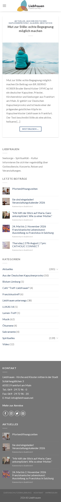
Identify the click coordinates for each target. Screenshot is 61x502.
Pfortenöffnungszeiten (25, 188)
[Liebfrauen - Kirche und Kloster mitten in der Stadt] (30, 5)
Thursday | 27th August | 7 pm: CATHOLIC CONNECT (29, 245)
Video (5, 344)
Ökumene (7, 325)
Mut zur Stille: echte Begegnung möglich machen (31, 29)
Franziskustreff (11, 294)
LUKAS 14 (8, 306)
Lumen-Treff (9, 312)
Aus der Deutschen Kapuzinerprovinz (28, 22)
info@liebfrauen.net (22, 397)
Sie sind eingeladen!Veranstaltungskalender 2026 (28, 201)
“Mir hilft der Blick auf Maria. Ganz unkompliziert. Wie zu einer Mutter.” (32, 214)
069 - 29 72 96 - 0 (17, 389)
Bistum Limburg (11, 281)
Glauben (34, 23)
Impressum (51, 492)
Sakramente (9, 331)
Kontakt (38, 492)
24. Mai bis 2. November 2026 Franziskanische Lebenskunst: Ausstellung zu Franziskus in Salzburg (33, 229)
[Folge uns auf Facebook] (5, 413)
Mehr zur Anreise (12, 405)
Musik (6, 319)
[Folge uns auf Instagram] (11, 413)
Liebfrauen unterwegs (14, 300)
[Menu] (4, 6)
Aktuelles (19, 21)
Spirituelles (8, 338)
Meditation (46, 23)
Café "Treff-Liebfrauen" (15, 287)
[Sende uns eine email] (23, 413)
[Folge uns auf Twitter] (17, 413)
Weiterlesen (30, 129)
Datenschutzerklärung (18, 492)
